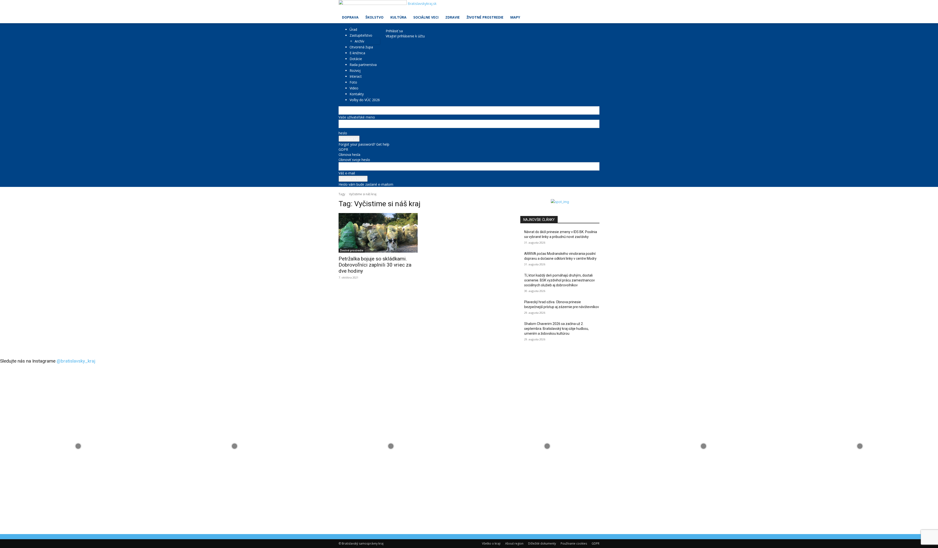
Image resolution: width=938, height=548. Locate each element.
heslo (343, 133)
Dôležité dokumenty (542, 543)
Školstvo (374, 17)
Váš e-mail (347, 173)
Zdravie (452, 17)
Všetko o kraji (491, 543)
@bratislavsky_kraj (76, 361)
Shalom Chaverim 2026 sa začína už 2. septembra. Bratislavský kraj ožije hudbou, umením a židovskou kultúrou (556, 328)
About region (514, 543)
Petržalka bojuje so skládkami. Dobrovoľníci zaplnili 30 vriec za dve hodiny (375, 265)
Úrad (353, 29)
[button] (593, 6)
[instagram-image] (78, 446)
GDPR (343, 149)
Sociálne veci (425, 17)
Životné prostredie (485, 17)
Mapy (515, 17)
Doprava (350, 17)
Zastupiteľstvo (361, 35)
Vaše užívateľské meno (357, 117)
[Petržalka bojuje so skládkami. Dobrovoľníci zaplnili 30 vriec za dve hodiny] (378, 233)
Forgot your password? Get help (364, 144)
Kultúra (398, 17)
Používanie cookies (574, 543)
